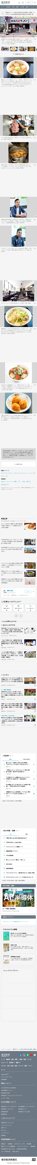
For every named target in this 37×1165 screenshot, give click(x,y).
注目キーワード (7, 917)
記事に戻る (2, 13)
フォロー (28, 591)
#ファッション (25, 921)
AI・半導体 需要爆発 (9, 908)
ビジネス (8, 1049)
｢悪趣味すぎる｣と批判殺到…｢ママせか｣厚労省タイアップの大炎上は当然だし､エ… (18, 792)
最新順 (8, 7)
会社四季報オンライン (6, 1090)
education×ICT (5, 1074)
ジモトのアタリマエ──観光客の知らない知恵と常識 (20, 872)
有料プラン (4, 1127)
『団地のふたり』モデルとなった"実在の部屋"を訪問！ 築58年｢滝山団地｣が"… (18, 770)
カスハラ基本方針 (5, 1151)
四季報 (11, 1062)
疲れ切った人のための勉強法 (18, 933)
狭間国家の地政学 (15, 956)
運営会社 (3, 1144)
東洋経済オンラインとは (7, 1122)
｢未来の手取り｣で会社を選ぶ (14, 842)
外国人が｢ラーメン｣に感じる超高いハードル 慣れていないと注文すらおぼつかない (12, 573)
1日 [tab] (10, 834)
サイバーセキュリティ (6, 1076)
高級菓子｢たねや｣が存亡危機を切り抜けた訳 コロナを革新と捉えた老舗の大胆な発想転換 (12, 580)
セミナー (3, 1062)
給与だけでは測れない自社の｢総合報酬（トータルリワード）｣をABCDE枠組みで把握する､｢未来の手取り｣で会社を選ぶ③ (12, 720)
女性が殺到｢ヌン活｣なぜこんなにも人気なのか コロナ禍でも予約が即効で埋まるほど (12, 549)
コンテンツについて (6, 1125)
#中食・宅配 (25, 481)
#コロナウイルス (5, 473)
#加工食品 (3, 484)
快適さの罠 (14, 945)
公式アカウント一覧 (19, 1144)
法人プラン (4, 1130)
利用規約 (3, 1135)
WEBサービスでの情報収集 (8, 1146)
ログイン (29, 2)
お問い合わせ (15, 1151)
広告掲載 (29, 1144)
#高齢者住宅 (16, 921)
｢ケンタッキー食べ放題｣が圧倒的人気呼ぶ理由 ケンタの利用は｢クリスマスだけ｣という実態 (12, 565)
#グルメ (3, 476)
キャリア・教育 (22, 1065)
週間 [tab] (26, 834)
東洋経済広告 (4, 1111)
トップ (3, 7)
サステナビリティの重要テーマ (14, 846)
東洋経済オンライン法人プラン (9, 1106)
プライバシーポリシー (22, 1146)
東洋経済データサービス (7, 1109)
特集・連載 (15, 7)
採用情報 (10, 1144)
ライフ (30, 1065)
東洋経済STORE (5, 1093)
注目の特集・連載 (8, 885)
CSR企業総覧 (9, 855)
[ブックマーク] (16, 616)
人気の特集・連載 (9, 830)
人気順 (22, 7)
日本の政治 (9, 864)
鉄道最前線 (4, 1079)
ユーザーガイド (5, 1132)
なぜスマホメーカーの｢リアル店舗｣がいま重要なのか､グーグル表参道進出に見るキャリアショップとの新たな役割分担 (12, 679)
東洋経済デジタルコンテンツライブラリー (12, 1095)
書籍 (17, 1062)
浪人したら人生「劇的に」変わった (15, 859)
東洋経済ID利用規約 (22, 1149)
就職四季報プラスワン (12, 851)
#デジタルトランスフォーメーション (23, 473)
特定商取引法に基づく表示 (8, 1149)
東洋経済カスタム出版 (24, 1111)
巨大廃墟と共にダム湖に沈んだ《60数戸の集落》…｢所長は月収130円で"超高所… (18, 785)
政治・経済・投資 (12, 1065)
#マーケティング (7, 921)
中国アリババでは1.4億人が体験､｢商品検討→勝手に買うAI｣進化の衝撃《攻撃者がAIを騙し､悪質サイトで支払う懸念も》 (11, 706)
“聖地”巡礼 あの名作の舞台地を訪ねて (16, 838)
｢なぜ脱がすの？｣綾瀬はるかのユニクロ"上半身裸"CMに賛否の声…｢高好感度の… (18, 778)
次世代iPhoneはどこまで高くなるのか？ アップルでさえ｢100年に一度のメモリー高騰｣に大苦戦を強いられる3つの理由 (12, 694)
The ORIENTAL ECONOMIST (8, 1088)
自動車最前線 (9, 868)
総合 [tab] (10, 759)
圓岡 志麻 (10, 590)
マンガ (32, 7)
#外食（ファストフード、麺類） (9, 481)
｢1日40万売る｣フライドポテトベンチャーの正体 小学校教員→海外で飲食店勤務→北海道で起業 (12, 541)
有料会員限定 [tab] (26, 759)
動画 (27, 7)
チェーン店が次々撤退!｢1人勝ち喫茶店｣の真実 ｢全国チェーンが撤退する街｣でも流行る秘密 (12, 525)
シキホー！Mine (5, 1098)
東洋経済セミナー (22, 1109)
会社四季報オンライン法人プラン (26, 1106)
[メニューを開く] (35, 2)
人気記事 (6, 756)
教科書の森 (4, 1114)
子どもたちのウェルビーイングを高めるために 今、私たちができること (20, 877)
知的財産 (32, 1146)
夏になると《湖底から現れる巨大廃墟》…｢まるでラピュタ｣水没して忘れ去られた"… (18, 763)
